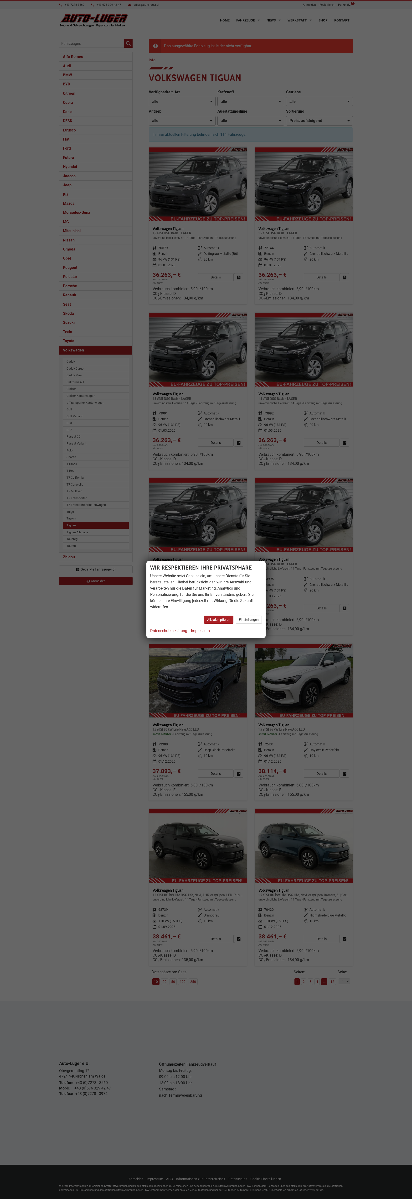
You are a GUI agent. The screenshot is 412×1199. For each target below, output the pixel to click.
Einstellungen (249, 620)
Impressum (200, 630)
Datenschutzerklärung (168, 630)
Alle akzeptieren (218, 620)
